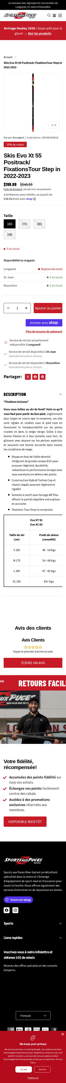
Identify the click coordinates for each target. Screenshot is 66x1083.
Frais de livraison (13, 189)
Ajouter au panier (48, 308)
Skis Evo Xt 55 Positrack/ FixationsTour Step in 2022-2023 (33, 65)
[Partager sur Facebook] (35, 377)
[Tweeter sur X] (28, 377)
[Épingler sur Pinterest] (42, 377)
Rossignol (18, 137)
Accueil (8, 57)
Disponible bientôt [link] (25, 821)
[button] (54, 15)
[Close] (63, 1034)
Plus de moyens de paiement (44, 332)
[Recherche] (49, 15)
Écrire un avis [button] (33, 662)
